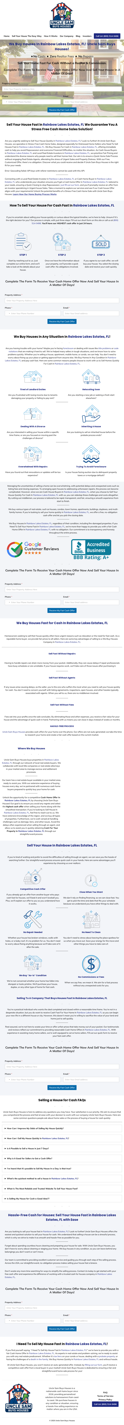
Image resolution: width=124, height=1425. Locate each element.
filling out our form (93, 1365)
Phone (5, 96)
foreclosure (68, 348)
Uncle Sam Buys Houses (13, 732)
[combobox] (5, 101)
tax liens (58, 1356)
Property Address (10, 83)
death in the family (39, 1359)
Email (66, 96)
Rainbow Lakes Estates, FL (62, 44)
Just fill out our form (70, 185)
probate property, (107, 1356)
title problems (104, 348)
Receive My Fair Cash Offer (62, 110)
